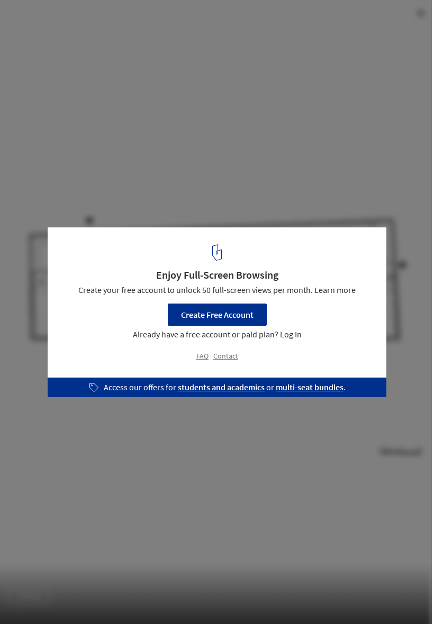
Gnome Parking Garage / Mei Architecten (118, 19)
